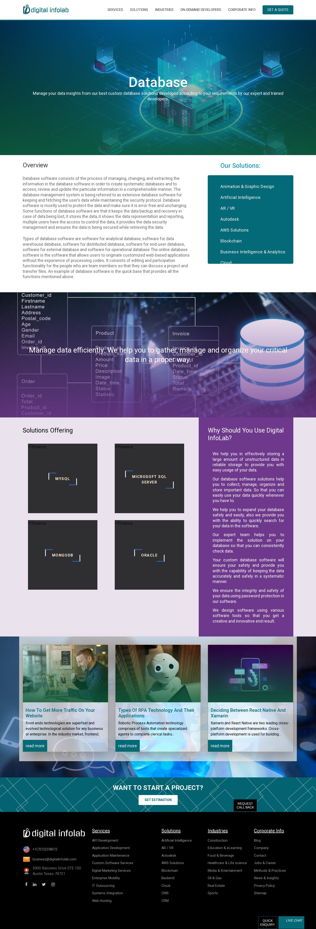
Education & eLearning (225, 848)
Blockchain (231, 241)
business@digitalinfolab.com (54, 859)
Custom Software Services (112, 863)
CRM (165, 901)
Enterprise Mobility (106, 878)
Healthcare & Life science (227, 863)
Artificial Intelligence (240, 197)
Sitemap (260, 893)
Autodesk (229, 219)
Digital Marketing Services (111, 871)
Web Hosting (102, 901)
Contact (260, 855)
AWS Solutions (234, 230)
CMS (165, 893)
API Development (105, 840)
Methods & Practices (270, 871)
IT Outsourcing (103, 886)
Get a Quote (277, 10)
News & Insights (266, 878)
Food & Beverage (221, 855)
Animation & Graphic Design (247, 186)
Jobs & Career (265, 863)
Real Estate (216, 886)
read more (35, 745)
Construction (218, 840)
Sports (213, 893)
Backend (167, 878)
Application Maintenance (110, 855)
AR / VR (227, 208)
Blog (257, 840)
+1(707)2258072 (45, 849)
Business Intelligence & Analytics (252, 251)
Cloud (226, 262)
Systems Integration (107, 893)
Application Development (111, 848)
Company (261, 848)
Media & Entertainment (225, 871)
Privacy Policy (264, 886)
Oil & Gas (215, 878)
